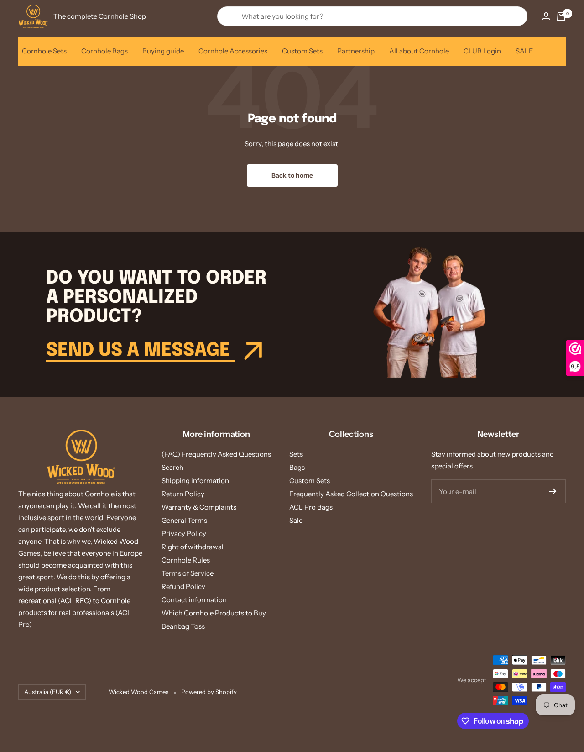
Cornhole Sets (44, 51)
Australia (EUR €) (47, 691)
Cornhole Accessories (232, 51)
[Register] (553, 491)
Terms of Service (188, 573)
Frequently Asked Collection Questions (351, 493)
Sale (295, 520)
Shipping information (195, 480)
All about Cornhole (419, 51)
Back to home (292, 175)
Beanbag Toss (183, 626)
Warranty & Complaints (199, 507)
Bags (297, 467)
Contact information (194, 599)
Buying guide (163, 51)
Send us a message (140, 350)
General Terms (184, 520)
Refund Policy (183, 586)
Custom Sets (302, 51)
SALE (524, 51)
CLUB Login (482, 51)
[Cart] (561, 16)
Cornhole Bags (104, 51)
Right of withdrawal (193, 546)
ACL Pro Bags (311, 507)
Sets (296, 454)
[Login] (546, 16)
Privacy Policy (184, 533)
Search (172, 467)
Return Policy (183, 493)
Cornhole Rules (186, 560)
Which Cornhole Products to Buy (214, 613)
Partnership (356, 51)
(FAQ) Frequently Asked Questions (216, 454)
